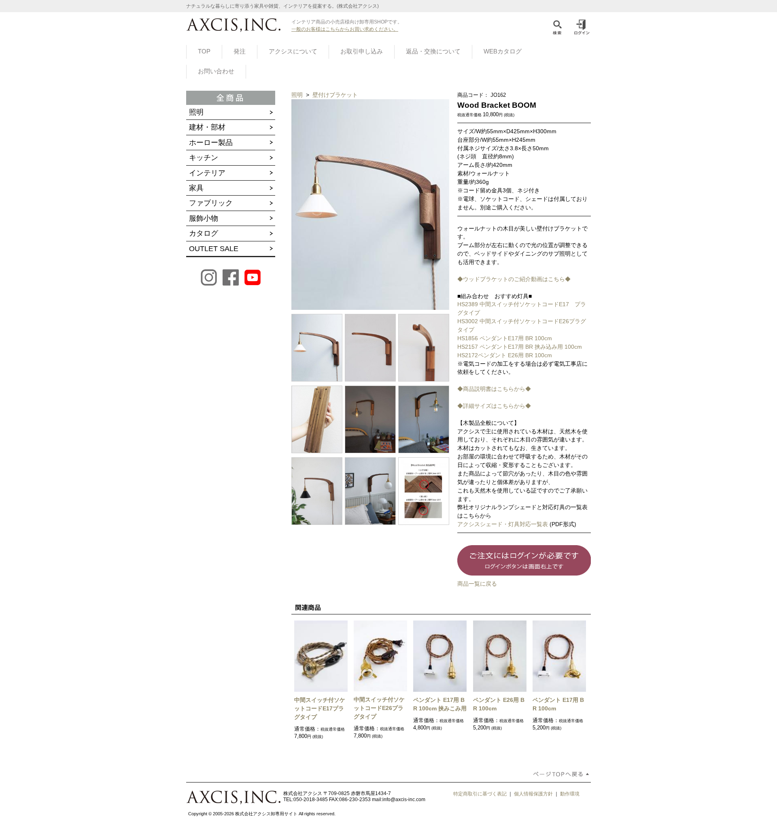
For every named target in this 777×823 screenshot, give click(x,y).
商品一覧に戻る (477, 583)
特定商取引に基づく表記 (480, 794)
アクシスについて (293, 51)
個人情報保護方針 (533, 794)
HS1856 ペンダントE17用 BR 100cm (504, 338)
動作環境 (570, 794)
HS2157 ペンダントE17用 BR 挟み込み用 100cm (519, 346)
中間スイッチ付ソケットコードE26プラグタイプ (379, 708)
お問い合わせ (216, 71)
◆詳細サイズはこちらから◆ (494, 406)
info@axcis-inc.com (403, 799)
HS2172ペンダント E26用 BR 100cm (504, 355)
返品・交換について (433, 51)
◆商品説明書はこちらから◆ (494, 389)
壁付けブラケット (335, 95)
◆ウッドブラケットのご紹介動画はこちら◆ (514, 279)
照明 (297, 95)
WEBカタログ (503, 51)
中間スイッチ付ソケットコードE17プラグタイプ (319, 708)
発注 (240, 51)
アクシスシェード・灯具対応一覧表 (502, 524)
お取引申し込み (361, 51)
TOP (204, 51)
